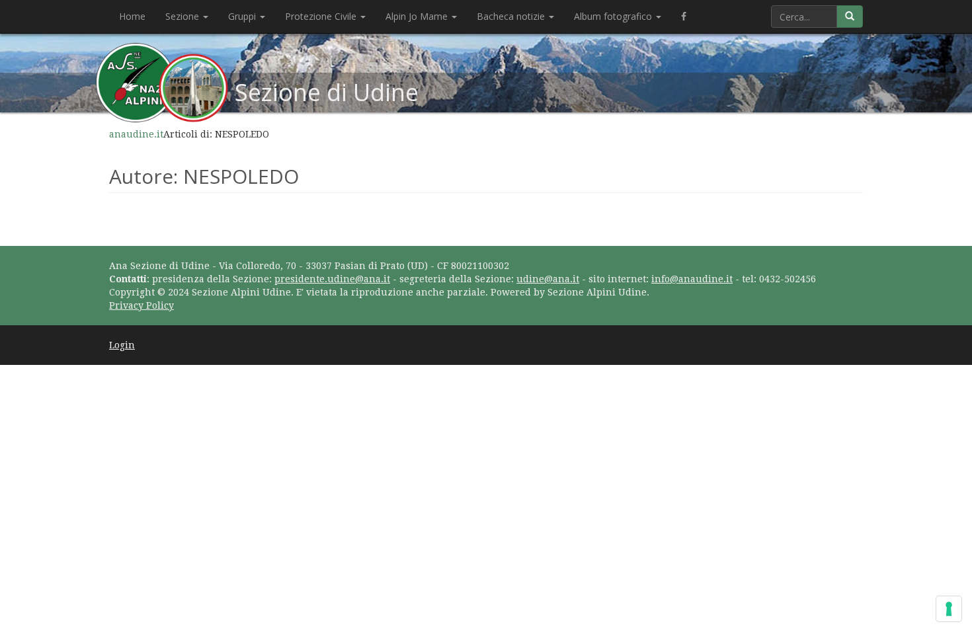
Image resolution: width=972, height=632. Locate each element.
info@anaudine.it (692, 279)
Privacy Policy (141, 305)
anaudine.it (136, 134)
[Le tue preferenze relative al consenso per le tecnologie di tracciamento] (948, 608)
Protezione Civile (322, 16)
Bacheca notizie (512, 16)
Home (132, 16)
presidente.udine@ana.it (332, 279)
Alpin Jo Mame (417, 16)
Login (122, 345)
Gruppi (243, 16)
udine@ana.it (547, 279)
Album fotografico (614, 16)
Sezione (183, 16)
